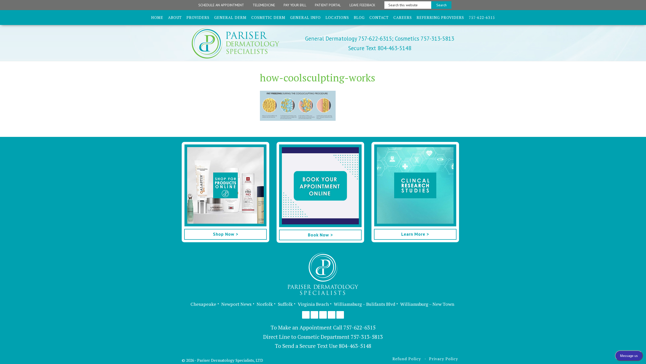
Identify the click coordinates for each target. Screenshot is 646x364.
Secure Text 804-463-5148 (379, 48)
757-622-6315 (359, 327)
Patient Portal (328, 5)
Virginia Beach (313, 304)
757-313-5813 (367, 336)
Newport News (236, 304)
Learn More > (415, 234)
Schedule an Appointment (221, 5)
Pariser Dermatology (244, 43)
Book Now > (320, 235)
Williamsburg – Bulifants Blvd (364, 304)
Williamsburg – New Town (427, 304)
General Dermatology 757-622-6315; (349, 38)
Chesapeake (203, 304)
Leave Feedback (362, 5)
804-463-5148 (355, 345)
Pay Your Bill (295, 5)
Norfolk (265, 304)
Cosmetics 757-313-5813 (423, 38)
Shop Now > (225, 234)
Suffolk (285, 304)
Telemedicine (264, 5)
